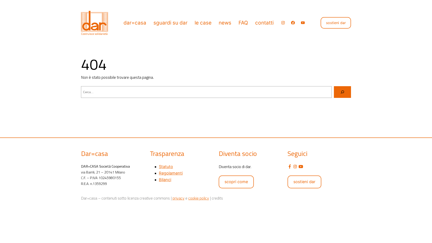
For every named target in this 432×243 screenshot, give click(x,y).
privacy (178, 198)
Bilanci (165, 179)
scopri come (236, 181)
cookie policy (198, 198)
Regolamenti (171, 173)
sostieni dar (336, 22)
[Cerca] (342, 92)
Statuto (166, 166)
